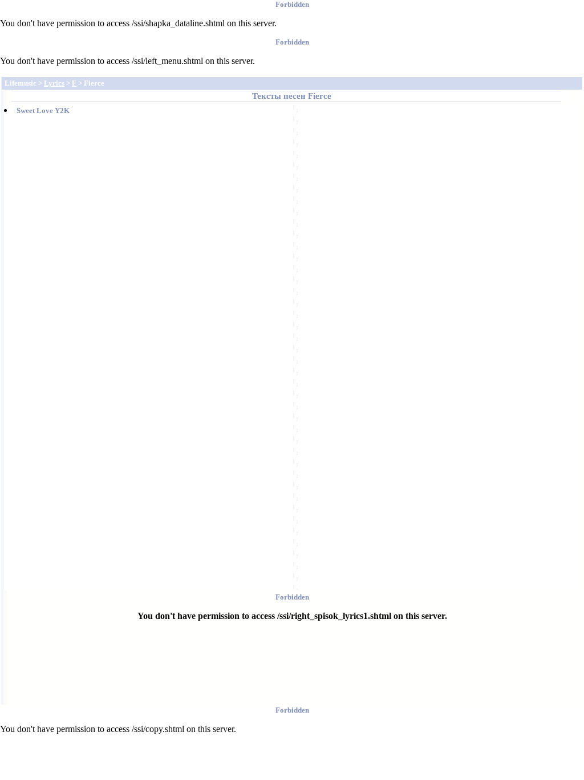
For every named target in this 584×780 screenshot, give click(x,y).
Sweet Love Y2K (43, 110)
